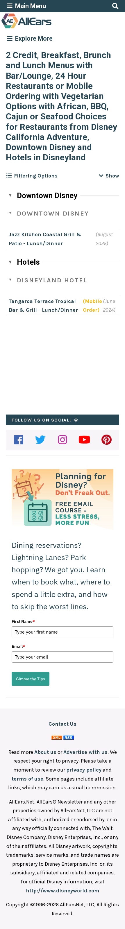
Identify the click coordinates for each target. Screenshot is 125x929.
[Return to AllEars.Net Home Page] (44, 28)
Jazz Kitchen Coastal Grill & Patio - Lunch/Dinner (45, 239)
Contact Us (62, 724)
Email (18, 646)
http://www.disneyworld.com (62, 890)
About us (45, 752)
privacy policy (83, 770)
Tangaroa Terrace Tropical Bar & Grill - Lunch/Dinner (43, 305)
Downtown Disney (47, 195)
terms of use (27, 779)
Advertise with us (85, 752)
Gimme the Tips (30, 678)
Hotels (28, 262)
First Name (23, 621)
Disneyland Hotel (52, 280)
